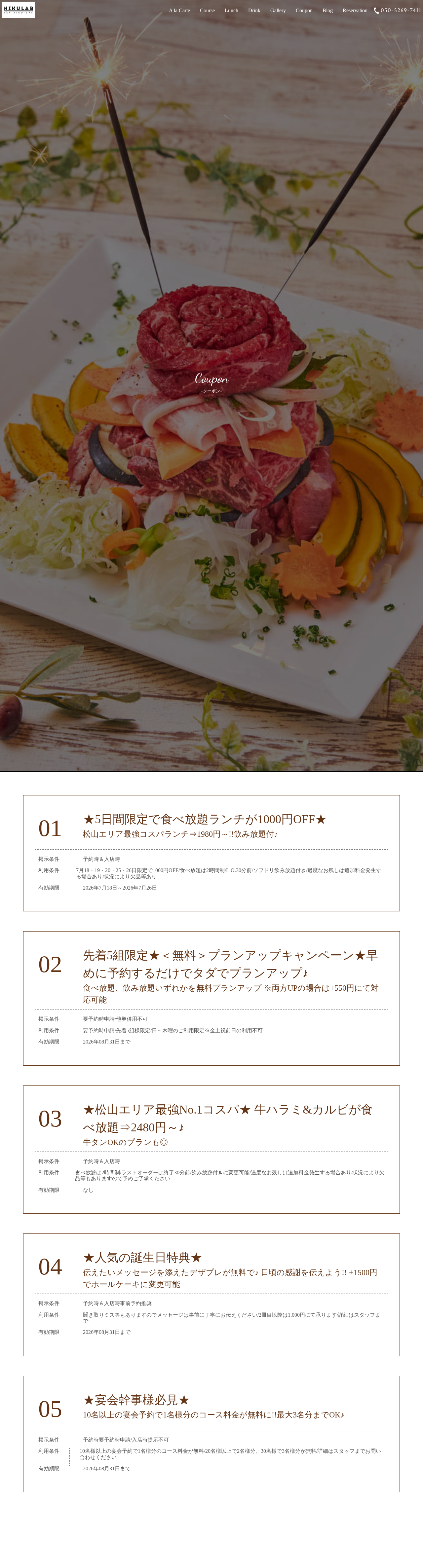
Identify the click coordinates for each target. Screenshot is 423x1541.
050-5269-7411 (401, 10)
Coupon (304, 10)
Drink (254, 10)
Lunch (231, 10)
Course (207, 10)
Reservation (355, 10)
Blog (328, 10)
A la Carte (179, 10)
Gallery (278, 10)
